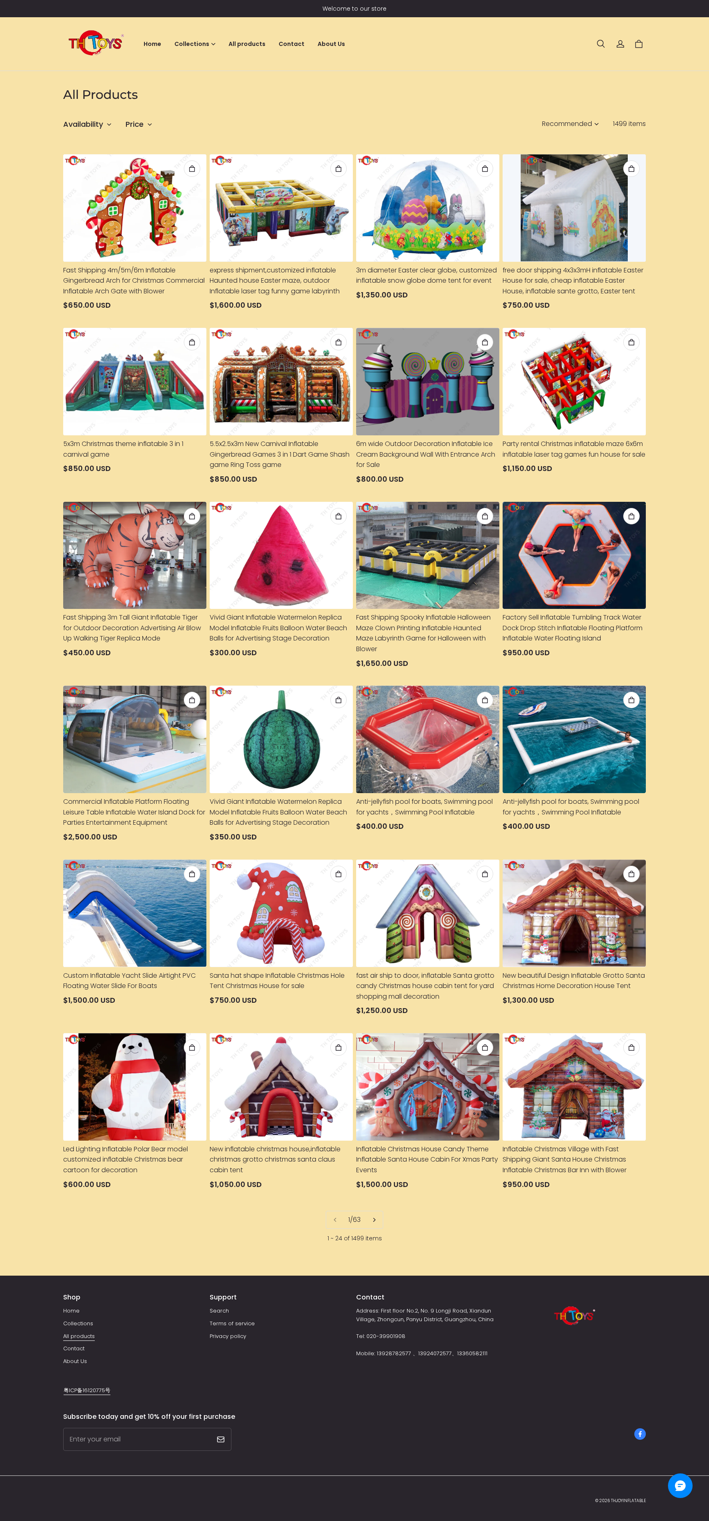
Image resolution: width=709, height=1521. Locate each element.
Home (152, 44)
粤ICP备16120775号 (87, 1390)
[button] (600, 44)
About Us (331, 44)
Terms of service (232, 1323)
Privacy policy (228, 1336)
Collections (78, 1323)
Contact (291, 44)
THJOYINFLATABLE (628, 1501)
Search (219, 1311)
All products (247, 44)
